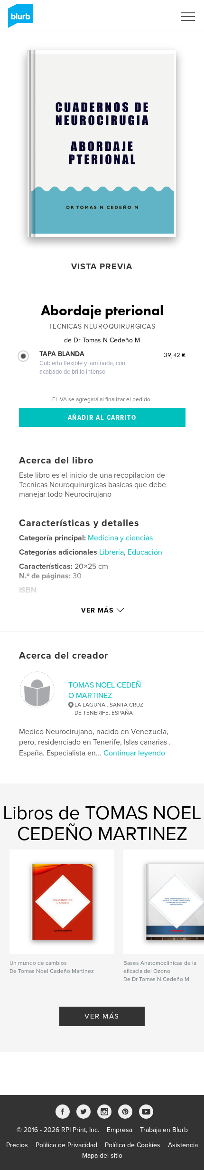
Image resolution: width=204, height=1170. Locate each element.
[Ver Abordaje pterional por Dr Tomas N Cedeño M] (101, 143)
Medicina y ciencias (120, 538)
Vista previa (101, 266)
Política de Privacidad (66, 1145)
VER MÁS (102, 1016)
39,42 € (174, 354)
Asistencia (183, 1145)
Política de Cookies (132, 1145)
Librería (111, 552)
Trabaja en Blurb (164, 1130)
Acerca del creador (63, 655)
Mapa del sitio (102, 1155)
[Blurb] (18, 19)
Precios (17, 1145)
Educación (145, 552)
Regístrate (147, 16)
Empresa (119, 1130)
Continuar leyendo (134, 753)
